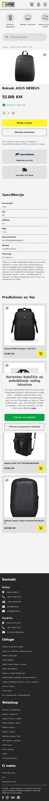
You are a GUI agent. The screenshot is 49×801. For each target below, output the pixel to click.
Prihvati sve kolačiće (24, 417)
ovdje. (33, 408)
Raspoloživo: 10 (8, 110)
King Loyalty (16, 793)
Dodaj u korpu (24, 122)
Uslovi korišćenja (8, 790)
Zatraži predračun (25, 132)
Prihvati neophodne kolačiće (24, 426)
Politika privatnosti (24, 790)
